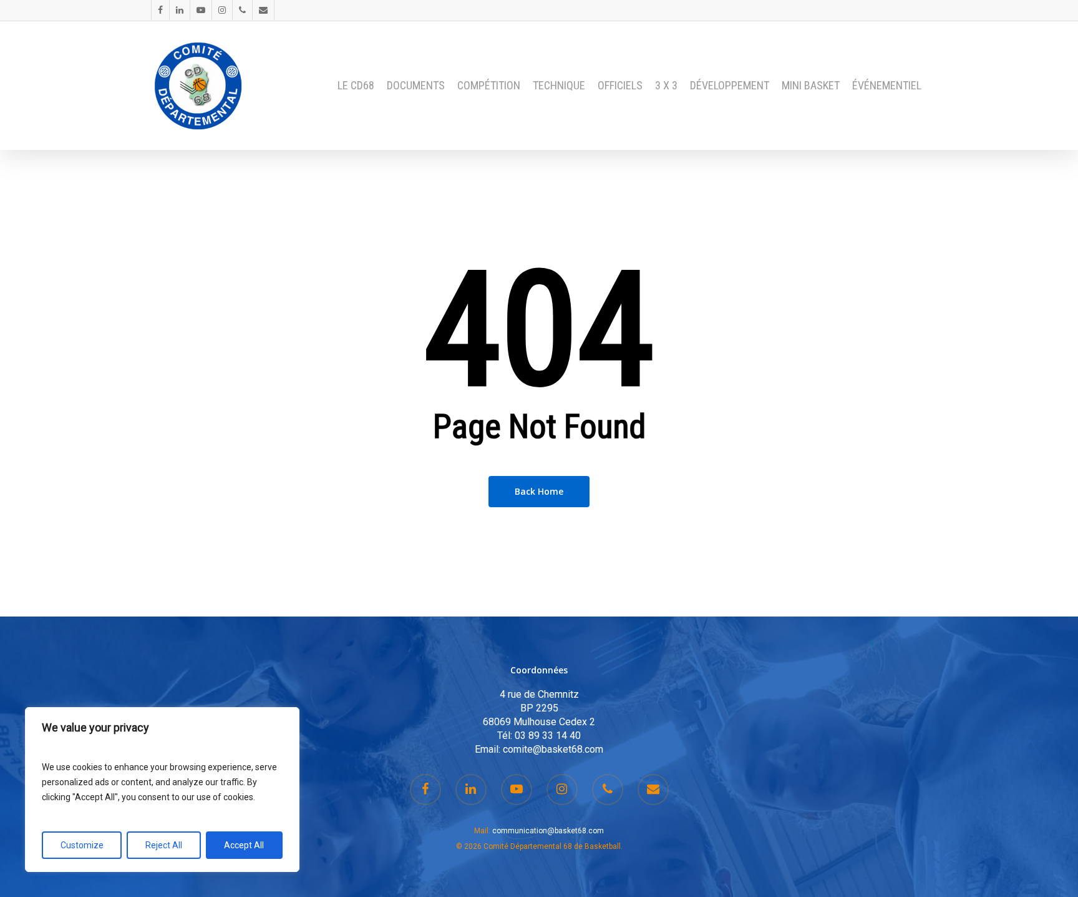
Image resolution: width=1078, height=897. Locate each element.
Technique (559, 85)
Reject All (163, 845)
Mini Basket (811, 85)
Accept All (244, 845)
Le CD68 (355, 85)
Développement (729, 85)
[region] (162, 789)
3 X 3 (666, 85)
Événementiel (886, 85)
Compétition (488, 85)
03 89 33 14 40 (548, 735)
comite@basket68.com (553, 749)
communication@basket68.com (548, 830)
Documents (416, 85)
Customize (82, 845)
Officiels (620, 85)
